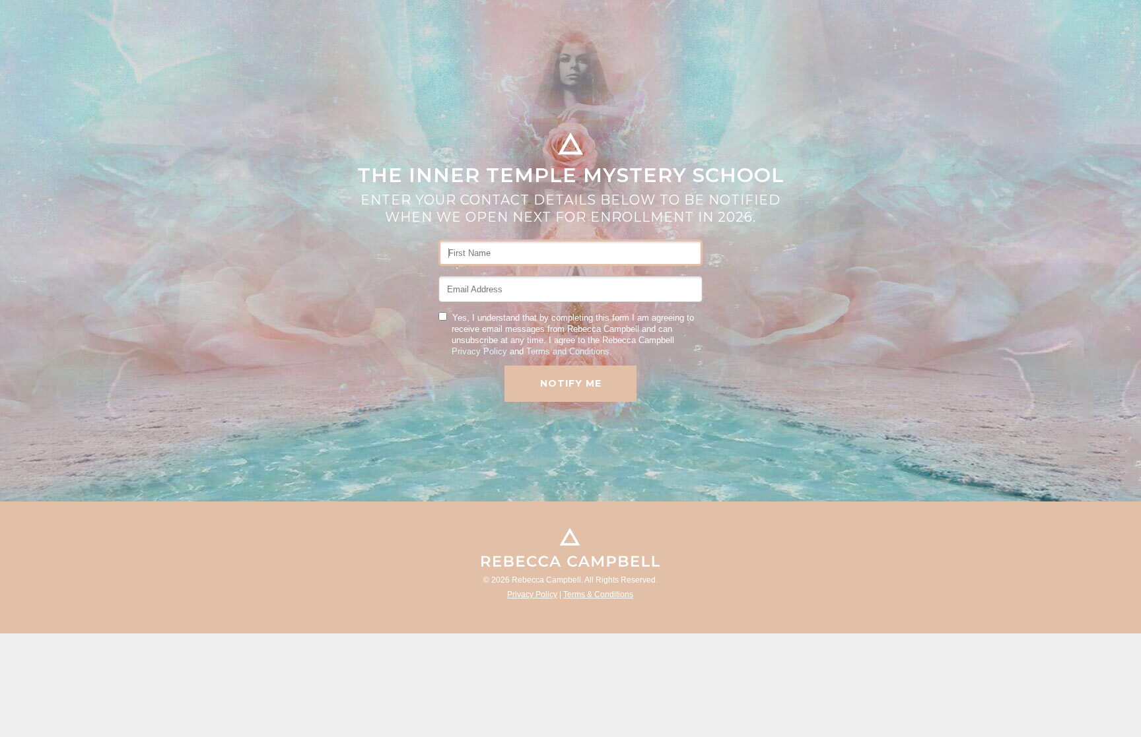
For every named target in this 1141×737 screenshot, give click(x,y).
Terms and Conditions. (569, 351)
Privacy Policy (479, 351)
